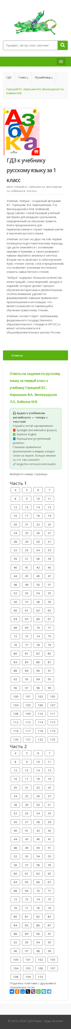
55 (49, 593)
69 (26, 627)
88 (15, 670)
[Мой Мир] (22, 991)
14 (38, 507)
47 (49, 576)
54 (38, 593)
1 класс (22, 77)
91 (49, 670)
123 (52, 739)
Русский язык (43, 77)
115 (52, 722)
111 (52, 713)
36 (15, 559)
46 (38, 576)
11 (49, 498)
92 (15, 679)
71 (49, 627)
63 (49, 610)
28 (15, 541)
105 (28, 705)
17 (26, 516)
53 (26, 593)
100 (15, 696)
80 (15, 653)
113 (28, 722)
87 (49, 662)
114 (40, 722)
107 (52, 705)
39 (49, 559)
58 (38, 602)
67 (49, 619)
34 (38, 550)
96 (15, 688)
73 (26, 636)
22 (38, 524)
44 (15, 576)
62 (38, 610)
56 (15, 602)
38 (38, 559)
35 (49, 550)
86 (38, 662)
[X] (28, 991)
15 (49, 507)
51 (49, 584)
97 (26, 688)
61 (26, 610)
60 (15, 610)
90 (38, 670)
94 (38, 679)
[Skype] (43, 991)
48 (15, 584)
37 (26, 559)
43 (49, 567)
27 (49, 533)
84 (15, 662)
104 (15, 705)
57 (26, 602)
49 (26, 584)
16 (15, 516)
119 (52, 731)
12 (15, 507)
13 (26, 507)
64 (15, 619)
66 (38, 619)
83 (49, 653)
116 (15, 731)
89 (26, 670)
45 (26, 576)
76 (15, 645)
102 (40, 696)
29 (26, 541)
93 (26, 679)
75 (49, 636)
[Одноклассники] (17, 991)
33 (26, 550)
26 (38, 533)
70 (38, 627)
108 (15, 713)
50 (38, 584)
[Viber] (33, 991)
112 (15, 722)
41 (26, 567)
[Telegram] (49, 991)
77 (26, 645)
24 (15, 533)
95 (49, 679)
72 (15, 636)
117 (28, 731)
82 (38, 653)
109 (28, 713)
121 (28, 739)
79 (49, 645)
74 (38, 636)
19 (49, 516)
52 (15, 593)
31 (49, 541)
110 (40, 713)
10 (38, 498)
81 (26, 653)
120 (15, 739)
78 (38, 645)
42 (38, 567)
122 (40, 739)
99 (49, 688)
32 (15, 550)
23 (49, 524)
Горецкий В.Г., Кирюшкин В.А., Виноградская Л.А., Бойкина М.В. (35, 91)
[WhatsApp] (38, 991)
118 (40, 731)
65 (26, 619)
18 (38, 516)
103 (52, 696)
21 (26, 524)
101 (28, 696)
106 (40, 705)
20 (15, 524)
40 (15, 567)
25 (26, 533)
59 (49, 602)
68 (15, 627)
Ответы (17, 355)
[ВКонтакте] (12, 991)
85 (26, 662)
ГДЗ (8, 77)
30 (38, 541)
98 (38, 688)
